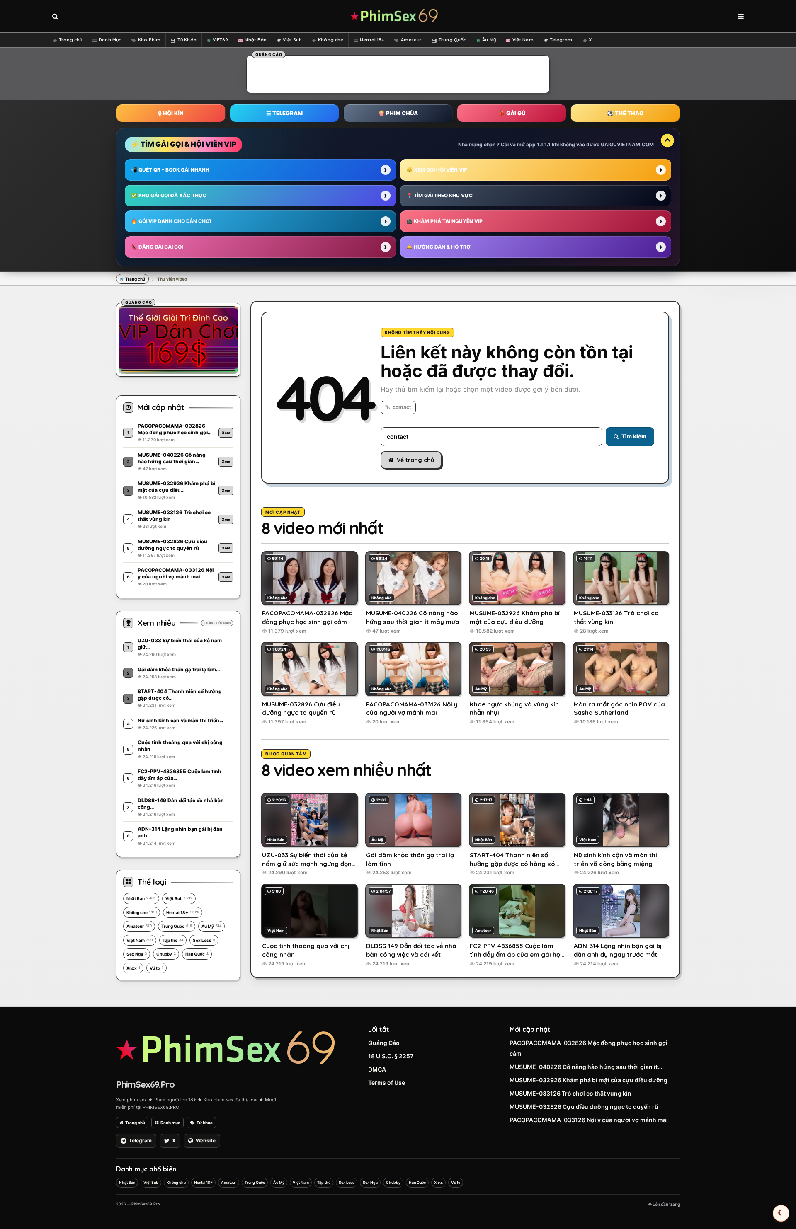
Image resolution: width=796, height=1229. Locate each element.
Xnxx (133, 967)
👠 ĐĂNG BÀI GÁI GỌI (157, 247)
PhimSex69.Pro (145, 1084)
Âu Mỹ (489, 40)
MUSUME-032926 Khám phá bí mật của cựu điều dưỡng (588, 1080)
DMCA (377, 1069)
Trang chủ (70, 40)
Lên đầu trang (666, 1204)
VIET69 (220, 40)
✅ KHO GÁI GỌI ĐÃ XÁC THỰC (168, 195)
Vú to (156, 967)
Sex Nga (136, 953)
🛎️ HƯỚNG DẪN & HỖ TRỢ (438, 247)
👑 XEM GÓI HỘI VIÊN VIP (436, 170)
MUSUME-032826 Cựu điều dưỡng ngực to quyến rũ (584, 1106)
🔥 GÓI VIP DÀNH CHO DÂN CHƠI (171, 221)
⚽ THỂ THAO (625, 113)
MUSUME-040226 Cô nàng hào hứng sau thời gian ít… (586, 1066)
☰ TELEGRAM (284, 113)
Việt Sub (292, 40)
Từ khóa (205, 1122)
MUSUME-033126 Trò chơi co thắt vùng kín (570, 1093)
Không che (330, 40)
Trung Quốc (452, 40)
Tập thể (173, 940)
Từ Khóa (187, 40)
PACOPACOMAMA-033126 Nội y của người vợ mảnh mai (589, 1119)
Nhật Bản (256, 40)
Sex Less (204, 940)
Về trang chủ (415, 460)
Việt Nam (523, 40)
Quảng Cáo (384, 1042)
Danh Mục (110, 40)
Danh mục (170, 1122)
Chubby (166, 953)
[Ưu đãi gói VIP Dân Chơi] (178, 338)
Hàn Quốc (197, 953)
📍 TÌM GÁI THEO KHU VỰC (439, 195)
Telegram (561, 40)
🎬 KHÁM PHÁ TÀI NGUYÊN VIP (444, 221)
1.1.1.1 (544, 144)
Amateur (411, 40)
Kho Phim (149, 40)
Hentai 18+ (372, 40)
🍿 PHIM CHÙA (398, 113)
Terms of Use (386, 1082)
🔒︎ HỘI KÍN (170, 113)
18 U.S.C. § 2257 (390, 1056)
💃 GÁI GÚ (511, 113)
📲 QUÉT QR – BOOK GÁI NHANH (170, 170)
